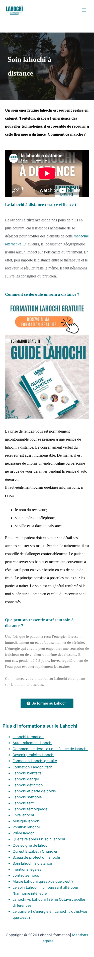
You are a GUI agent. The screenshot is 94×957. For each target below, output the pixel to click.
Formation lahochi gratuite (35, 761)
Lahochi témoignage (30, 809)
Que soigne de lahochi (32, 845)
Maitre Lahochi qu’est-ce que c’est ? (43, 881)
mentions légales (27, 869)
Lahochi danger (26, 779)
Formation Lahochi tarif (32, 767)
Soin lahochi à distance (32, 863)
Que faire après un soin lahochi (39, 839)
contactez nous (26, 875)
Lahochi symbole (27, 797)
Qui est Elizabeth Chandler (35, 851)
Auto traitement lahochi (32, 743)
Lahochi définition (28, 785)
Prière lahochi (24, 833)
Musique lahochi (26, 821)
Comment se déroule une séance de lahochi (50, 749)
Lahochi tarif (23, 803)
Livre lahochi (23, 815)
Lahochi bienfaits (27, 773)
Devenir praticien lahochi (33, 755)
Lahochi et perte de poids (34, 791)
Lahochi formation (28, 737)
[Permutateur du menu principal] (83, 10)
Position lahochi (26, 827)
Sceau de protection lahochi (36, 857)
